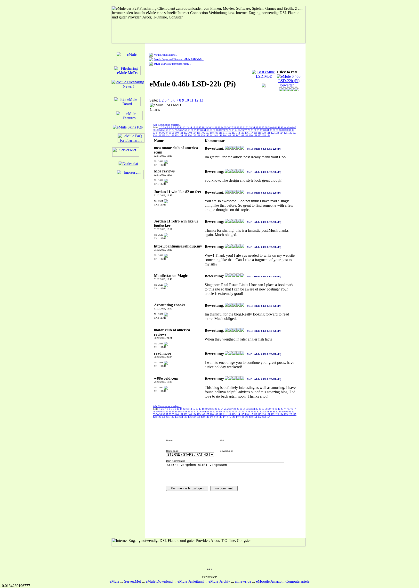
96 (164, 132)
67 (214, 130)
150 (251, 135)
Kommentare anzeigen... (167, 124)
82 (261, 130)
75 (239, 130)
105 (199, 132)
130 (164, 135)
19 (206, 127)
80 (255, 130)
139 (203, 135)
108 (212, 132)
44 (285, 127)
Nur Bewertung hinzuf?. (165, 54)
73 (233, 130)
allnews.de (243, 581)
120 (264, 132)
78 (249, 130)
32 (247, 127)
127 (294, 132)
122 (273, 132)
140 (207, 135)
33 (250, 127)
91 (290, 130)
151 (255, 135)
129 (159, 135)
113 (234, 132)
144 (225, 135)
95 (160, 132)
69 (220, 130)
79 (252, 130)
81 (258, 130)
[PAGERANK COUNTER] (209, 569)
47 (294, 127)
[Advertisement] (222, 110)
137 (194, 135)
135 (186, 135)
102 (186, 132)
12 (196, 100)
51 (164, 130)
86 (274, 130)
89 (283, 130)
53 (170, 130)
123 (277, 132)
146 (234, 135)
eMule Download (159, 581)
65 (208, 130)
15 (194, 127)
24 (222, 127)
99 (173, 132)
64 (205, 130)
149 (247, 135)
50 (160, 130)
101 (181, 132)
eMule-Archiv (219, 581)
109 (216, 132)
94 (157, 132)
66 (211, 130)
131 (168, 135)
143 (220, 135)
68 (217, 130)
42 (279, 127)
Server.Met (132, 581)
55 (176, 130)
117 (251, 132)
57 (183, 130)
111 (225, 132)
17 (200, 127)
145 (229, 135)
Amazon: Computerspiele (289, 581)
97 (167, 132)
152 (260, 135)
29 (238, 127)
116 (247, 132)
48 (154, 130)
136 (190, 135)
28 (235, 127)
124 (282, 132)
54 (173, 130)
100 (177, 132)
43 (282, 127)
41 (276, 127)
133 (177, 135)
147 (238, 135)
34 (254, 127)
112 (229, 132)
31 (244, 127)
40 (272, 127)
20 (209, 127)
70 (224, 130)
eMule (114, 581)
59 (189, 130)
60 (192, 130)
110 (221, 132)
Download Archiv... (172, 63)
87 (277, 130)
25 (225, 127)
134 (181, 135)
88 (280, 130)
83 (264, 130)
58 (186, 130)
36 (260, 127)
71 (227, 130)
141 (212, 135)
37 (263, 127)
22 (216, 127)
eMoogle (263, 581)
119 (260, 132)
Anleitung (196, 581)
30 (241, 127)
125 (286, 132)
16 (197, 127)
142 (216, 135)
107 (208, 132)
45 (288, 127)
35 (257, 127)
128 (155, 135)
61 (195, 130)
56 (179, 130)
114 (238, 132)
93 (154, 132)
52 (167, 130)
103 (190, 132)
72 (230, 130)
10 (187, 100)
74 (236, 130)
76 (242, 130)
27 (232, 127)
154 (268, 135)
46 (291, 127)
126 (290, 132)
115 (243, 132)
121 (268, 132)
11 (191, 100)
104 (195, 132)
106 (203, 132)
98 (170, 132)
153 (264, 135)
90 (287, 130)
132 (172, 135)
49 (157, 130)
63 (201, 130)
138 (199, 135)
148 (242, 135)
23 (219, 127)
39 (269, 127)
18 (203, 127)
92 (293, 130)
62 (198, 130)
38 (266, 127)
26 (228, 127)
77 (246, 130)
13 (201, 100)
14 (191, 127)
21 (213, 127)
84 (268, 130)
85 (271, 130)
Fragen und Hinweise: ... (179, 59)
